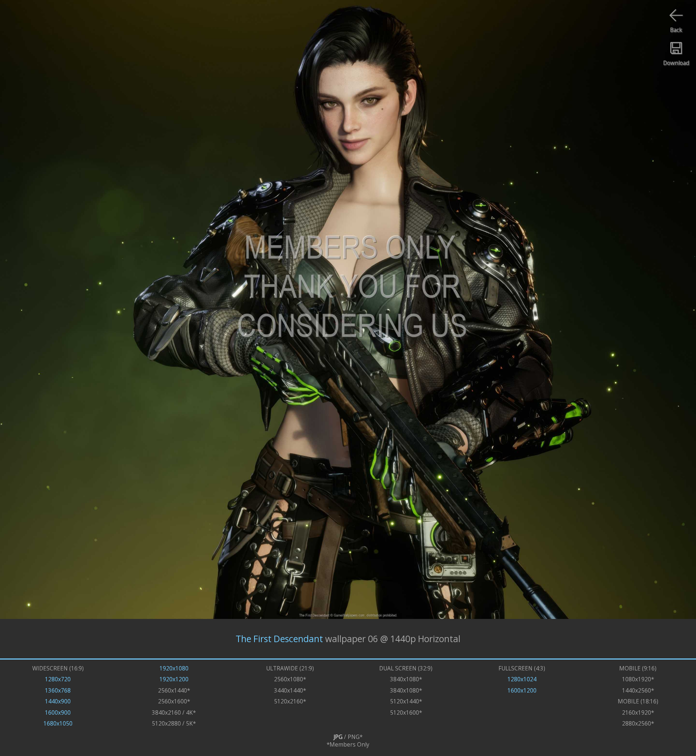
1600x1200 (522, 690)
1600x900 (58, 712)
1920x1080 (174, 668)
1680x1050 (58, 723)
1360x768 (58, 690)
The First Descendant (279, 639)
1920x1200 (174, 679)
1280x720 (58, 679)
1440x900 (58, 701)
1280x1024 (522, 679)
